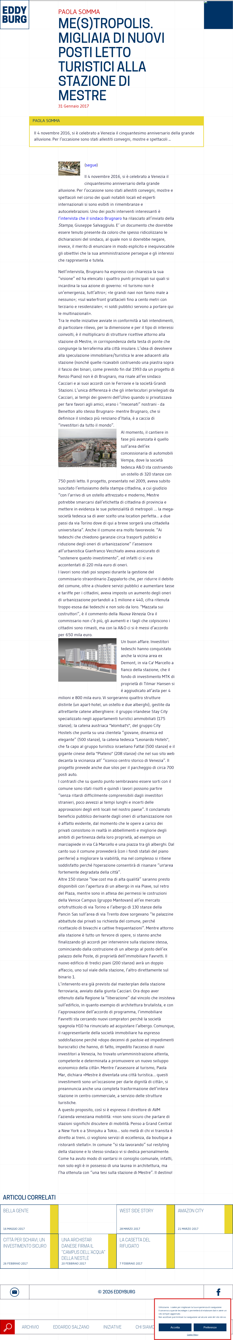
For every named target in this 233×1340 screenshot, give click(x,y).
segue (91, 165)
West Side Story (136, 1210)
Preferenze (210, 1327)
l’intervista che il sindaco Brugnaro (90, 218)
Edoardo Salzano (71, 1327)
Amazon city (191, 1210)
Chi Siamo (145, 1327)
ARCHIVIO (30, 1327)
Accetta (175, 1327)
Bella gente (16, 1210)
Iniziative (112, 1327)
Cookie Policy (192, 1334)
